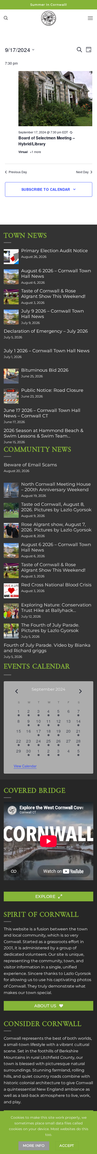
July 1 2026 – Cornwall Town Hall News (47, 351)
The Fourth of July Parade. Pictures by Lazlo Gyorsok (50, 627)
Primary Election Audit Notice (54, 250)
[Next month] (81, 691)
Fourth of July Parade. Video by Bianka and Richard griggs (47, 647)
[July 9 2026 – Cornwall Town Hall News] (11, 317)
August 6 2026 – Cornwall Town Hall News (56, 273)
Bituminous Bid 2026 (44, 370)
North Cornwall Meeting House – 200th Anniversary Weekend (56, 486)
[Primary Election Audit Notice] (11, 256)
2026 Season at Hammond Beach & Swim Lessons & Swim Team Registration (43, 433)
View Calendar (25, 765)
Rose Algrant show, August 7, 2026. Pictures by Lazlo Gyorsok (56, 527)
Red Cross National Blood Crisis (56, 585)
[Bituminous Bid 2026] (11, 376)
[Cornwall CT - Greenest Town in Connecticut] (48, 18)
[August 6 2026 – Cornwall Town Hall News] (11, 276)
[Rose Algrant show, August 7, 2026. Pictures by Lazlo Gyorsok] (11, 530)
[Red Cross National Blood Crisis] (11, 590)
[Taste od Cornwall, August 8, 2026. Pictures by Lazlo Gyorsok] (11, 510)
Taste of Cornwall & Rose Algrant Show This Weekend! (53, 293)
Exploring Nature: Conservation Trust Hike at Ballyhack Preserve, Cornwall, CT (56, 607)
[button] (6, 18)
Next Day (82, 172)
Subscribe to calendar (45, 189)
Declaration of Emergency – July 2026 (46, 331)
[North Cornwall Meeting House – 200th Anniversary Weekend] (11, 490)
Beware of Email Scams (30, 465)
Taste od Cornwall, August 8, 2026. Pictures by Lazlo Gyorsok (56, 507)
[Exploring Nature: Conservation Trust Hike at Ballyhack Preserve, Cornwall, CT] (11, 610)
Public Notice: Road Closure (52, 390)
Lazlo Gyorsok (77, 973)
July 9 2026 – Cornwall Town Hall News (52, 313)
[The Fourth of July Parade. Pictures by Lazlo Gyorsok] (11, 631)
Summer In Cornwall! (48, 4)
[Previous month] (17, 691)
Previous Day (18, 172)
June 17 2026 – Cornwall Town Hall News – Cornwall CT (42, 413)
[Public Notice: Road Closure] (11, 396)
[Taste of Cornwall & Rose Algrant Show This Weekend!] (11, 296)
